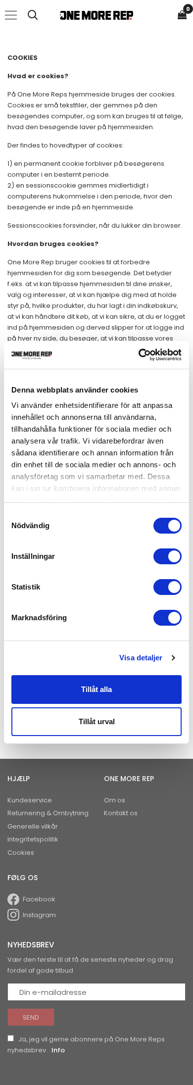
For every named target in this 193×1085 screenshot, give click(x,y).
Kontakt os (121, 813)
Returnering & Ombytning (48, 813)
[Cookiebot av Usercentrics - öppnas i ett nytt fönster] (139, 354)
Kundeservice (29, 800)
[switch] (167, 556)
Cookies (20, 852)
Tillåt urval (97, 721)
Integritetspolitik (32, 839)
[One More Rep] (96, 14)
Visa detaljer (140, 657)
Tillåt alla (96, 689)
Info (58, 1050)
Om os (114, 800)
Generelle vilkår (32, 826)
